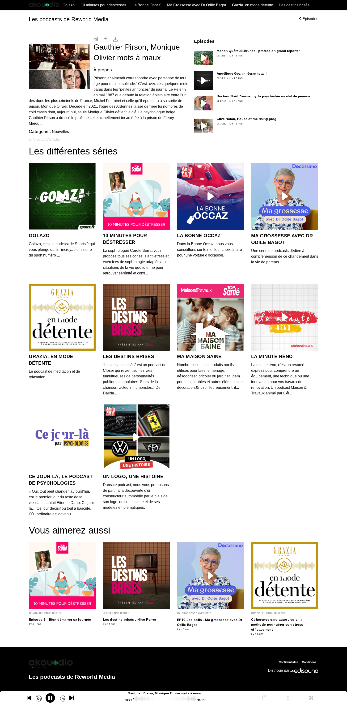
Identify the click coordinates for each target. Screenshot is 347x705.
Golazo (69, 5)
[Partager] (95, 39)
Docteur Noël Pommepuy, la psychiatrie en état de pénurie (263, 96)
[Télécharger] (115, 39)
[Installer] (105, 39)
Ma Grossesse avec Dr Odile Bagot (196, 5)
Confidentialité (288, 662)
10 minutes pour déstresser (103, 5)
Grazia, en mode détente (252, 5)
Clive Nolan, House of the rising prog (246, 119)
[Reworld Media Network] (72, 663)
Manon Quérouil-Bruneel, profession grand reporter (258, 51)
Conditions (309, 662)
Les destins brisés (294, 5)
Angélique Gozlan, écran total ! (242, 73)
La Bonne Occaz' (146, 5)
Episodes (309, 19)
